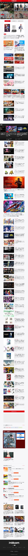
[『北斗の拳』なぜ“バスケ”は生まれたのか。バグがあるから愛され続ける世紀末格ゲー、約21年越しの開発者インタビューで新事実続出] (8, 91)
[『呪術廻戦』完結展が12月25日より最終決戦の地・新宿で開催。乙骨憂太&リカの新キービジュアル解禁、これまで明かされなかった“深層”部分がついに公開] (9, 377)
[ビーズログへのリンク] (16, 551)
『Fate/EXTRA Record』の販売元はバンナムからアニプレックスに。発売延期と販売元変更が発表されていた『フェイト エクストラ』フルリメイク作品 (19, 291)
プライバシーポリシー (9, 547)
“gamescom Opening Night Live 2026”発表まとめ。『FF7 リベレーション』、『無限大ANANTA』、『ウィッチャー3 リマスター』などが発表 (8, 523)
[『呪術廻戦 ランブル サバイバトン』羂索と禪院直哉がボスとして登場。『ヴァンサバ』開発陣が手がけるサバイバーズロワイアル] (9, 370)
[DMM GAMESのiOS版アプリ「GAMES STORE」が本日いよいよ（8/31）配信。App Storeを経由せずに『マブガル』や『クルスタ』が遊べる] (9, 83)
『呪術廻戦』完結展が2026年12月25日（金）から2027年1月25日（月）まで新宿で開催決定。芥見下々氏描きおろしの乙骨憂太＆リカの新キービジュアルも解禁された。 (19, 378)
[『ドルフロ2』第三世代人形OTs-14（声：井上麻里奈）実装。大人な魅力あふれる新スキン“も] (8, 455)
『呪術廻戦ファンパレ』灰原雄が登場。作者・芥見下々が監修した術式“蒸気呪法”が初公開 (19, 383)
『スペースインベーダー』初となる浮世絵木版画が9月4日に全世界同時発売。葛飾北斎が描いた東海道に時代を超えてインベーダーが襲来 (19, 234)
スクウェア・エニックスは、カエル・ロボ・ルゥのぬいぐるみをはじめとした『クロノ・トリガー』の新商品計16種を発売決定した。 (19, 173)
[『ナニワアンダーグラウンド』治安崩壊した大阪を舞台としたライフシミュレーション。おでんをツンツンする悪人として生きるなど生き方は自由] (9, 69)
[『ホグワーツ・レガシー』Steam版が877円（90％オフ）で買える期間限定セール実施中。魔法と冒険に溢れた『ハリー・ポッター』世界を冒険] (9, 285)
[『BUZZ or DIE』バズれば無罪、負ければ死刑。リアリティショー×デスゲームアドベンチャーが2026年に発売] (9, 299)
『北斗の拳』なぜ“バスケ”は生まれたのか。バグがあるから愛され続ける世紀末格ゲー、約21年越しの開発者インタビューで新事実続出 (8, 96)
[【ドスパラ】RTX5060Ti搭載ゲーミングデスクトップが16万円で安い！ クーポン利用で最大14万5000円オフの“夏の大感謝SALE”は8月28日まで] (19, 507)
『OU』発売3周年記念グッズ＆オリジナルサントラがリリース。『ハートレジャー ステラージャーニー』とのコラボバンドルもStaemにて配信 (8, 48)
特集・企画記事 (16, 141)
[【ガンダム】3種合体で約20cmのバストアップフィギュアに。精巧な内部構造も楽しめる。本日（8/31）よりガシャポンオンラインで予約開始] (9, 271)
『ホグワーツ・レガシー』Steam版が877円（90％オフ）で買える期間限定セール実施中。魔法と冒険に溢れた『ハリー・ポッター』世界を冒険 (19, 284)
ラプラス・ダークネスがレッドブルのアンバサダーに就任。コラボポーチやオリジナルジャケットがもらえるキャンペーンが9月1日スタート (19, 227)
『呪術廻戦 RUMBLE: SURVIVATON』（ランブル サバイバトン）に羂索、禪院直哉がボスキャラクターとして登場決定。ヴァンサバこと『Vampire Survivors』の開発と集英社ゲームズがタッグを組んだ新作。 (19, 371)
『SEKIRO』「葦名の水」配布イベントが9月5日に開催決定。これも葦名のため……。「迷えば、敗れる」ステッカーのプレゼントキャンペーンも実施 (19, 256)
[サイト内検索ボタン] (27, 1)
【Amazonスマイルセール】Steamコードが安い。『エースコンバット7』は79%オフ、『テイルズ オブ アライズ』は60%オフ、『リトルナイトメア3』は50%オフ (19, 143)
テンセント (16, 406)
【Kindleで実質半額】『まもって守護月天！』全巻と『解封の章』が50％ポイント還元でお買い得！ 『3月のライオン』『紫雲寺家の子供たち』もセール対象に (19, 348)
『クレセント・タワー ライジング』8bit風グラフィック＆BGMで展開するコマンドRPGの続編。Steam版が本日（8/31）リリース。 (19, 150)
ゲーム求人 (18, 2)
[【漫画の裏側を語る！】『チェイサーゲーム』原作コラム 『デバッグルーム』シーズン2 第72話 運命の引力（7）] (9, 313)
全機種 (4, 427)
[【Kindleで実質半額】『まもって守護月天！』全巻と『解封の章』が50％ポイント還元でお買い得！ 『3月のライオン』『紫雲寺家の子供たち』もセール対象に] (9, 349)
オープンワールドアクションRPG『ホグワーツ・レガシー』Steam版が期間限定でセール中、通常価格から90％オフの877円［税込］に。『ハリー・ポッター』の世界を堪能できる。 (19, 286)
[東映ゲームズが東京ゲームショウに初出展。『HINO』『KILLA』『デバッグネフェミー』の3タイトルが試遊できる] (9, 363)
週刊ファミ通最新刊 (7, 431)
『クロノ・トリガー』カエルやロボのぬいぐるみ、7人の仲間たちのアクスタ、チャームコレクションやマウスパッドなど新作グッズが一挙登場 (19, 171)
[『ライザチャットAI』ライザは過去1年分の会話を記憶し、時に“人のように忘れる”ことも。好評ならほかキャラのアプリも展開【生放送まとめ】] (16, 91)
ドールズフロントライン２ (8, 457)
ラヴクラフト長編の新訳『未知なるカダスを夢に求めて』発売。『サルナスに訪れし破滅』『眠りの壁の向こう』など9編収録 (19, 355)
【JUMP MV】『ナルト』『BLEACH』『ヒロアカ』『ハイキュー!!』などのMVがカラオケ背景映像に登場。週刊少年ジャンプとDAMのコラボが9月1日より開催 (19, 305)
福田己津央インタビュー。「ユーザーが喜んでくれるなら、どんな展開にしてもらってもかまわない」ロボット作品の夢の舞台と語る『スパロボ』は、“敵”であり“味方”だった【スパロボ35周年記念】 (8, 535)
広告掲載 (24, 547)
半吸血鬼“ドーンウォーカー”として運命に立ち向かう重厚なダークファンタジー (14, 190)
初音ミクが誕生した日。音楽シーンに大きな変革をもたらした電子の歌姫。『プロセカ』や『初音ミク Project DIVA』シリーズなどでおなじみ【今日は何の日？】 (19, 341)
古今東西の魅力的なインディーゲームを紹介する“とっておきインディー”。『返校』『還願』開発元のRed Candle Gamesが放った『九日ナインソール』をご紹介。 (19, 399)
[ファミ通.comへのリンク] (14, 0)
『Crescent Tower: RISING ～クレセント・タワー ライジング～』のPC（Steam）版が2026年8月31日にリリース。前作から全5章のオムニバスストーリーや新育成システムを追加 (19, 152)
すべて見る (23, 465)
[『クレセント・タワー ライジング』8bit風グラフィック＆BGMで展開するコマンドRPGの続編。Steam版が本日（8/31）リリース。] (9, 151)
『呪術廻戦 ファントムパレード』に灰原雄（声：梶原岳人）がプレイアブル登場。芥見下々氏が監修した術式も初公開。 (19, 385)
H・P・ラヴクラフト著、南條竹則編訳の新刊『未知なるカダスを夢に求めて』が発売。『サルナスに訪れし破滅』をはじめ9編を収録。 (19, 357)
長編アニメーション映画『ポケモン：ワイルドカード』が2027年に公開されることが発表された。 (19, 264)
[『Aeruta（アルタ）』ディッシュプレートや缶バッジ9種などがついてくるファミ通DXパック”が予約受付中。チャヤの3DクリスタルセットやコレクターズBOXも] (9, 104)
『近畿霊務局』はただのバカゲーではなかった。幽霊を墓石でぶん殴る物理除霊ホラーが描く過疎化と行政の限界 (19, 75)
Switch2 (3, 2)
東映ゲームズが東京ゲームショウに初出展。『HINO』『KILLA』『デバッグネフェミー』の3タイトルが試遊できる (19, 362)
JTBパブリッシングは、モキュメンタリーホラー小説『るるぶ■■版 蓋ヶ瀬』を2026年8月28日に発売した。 (19, 159)
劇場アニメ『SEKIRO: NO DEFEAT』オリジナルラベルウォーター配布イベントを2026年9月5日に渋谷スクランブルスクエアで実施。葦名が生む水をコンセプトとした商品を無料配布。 (19, 257)
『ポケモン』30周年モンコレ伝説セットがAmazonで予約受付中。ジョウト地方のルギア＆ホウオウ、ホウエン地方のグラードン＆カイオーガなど (19, 220)
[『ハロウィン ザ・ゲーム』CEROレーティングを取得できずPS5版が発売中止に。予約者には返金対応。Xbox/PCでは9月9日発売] (9, 335)
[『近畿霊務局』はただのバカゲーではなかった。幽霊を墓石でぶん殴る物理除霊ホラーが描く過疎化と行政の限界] (9, 76)
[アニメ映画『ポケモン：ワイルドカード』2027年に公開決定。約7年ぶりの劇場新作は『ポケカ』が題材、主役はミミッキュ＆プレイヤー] (9, 264)
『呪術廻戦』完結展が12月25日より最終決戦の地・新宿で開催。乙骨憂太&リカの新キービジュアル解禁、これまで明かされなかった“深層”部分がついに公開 (19, 376)
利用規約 (13, 547)
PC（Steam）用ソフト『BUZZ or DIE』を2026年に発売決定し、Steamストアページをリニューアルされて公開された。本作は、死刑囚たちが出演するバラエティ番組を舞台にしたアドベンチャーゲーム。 (19, 300)
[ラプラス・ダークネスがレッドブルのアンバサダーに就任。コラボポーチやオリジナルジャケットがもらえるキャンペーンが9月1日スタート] (9, 228)
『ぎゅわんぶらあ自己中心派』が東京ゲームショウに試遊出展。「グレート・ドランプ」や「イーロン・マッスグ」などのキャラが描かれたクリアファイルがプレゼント (19, 164)
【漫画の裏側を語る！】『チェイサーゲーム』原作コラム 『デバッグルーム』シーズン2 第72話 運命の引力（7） (19, 312)
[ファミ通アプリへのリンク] (11, 551)
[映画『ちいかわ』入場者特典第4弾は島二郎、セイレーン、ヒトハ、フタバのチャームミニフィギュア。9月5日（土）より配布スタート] (9, 196)
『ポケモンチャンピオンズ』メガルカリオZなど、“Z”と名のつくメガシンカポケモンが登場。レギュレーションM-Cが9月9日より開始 (14, 215)
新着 (1, 2)
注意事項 (16, 547)
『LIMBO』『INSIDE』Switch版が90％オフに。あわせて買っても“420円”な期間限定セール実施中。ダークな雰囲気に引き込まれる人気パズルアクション (19, 249)
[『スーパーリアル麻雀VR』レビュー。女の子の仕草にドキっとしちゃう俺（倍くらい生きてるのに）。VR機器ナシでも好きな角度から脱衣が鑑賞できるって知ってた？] (8, 507)
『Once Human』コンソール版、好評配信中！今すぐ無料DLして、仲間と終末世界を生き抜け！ (19, 327)
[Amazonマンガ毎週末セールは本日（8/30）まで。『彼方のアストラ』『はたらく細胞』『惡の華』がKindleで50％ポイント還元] (9, 391)
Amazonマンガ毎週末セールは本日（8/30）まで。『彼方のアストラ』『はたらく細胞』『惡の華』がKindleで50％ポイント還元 (19, 390)
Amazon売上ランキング (7, 465)
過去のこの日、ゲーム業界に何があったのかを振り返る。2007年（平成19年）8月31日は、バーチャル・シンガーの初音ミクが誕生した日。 (19, 342)
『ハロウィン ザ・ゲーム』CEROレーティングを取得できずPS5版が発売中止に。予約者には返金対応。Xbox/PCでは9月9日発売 (19, 334)
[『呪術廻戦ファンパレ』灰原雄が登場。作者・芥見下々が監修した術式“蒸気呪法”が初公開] (9, 384)
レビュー (2, 14)
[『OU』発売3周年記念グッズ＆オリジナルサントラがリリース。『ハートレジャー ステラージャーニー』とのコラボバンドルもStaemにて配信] (8, 43)
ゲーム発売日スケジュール (8, 425)
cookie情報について (20, 547)
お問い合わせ (4, 547)
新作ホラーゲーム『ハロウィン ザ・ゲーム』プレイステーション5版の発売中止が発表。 (19, 335)
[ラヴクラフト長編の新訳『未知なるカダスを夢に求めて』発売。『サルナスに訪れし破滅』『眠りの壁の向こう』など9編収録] (9, 356)
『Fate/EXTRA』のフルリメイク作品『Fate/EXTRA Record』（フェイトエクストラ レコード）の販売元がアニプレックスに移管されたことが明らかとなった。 (19, 293)
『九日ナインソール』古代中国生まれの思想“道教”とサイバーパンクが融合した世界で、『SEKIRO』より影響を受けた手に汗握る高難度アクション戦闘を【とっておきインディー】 (19, 397)
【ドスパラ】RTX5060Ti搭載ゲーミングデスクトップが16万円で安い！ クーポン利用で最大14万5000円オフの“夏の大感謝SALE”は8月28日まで (19, 511)
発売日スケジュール (14, 2)
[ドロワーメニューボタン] (1, 1)
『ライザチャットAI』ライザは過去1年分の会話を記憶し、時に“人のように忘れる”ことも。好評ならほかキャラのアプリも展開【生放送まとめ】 (16, 96)
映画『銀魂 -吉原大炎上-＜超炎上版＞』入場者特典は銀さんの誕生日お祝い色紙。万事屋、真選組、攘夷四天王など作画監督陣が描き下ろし (19, 319)
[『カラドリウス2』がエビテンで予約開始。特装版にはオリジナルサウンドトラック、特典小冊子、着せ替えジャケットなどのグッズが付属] (14, 28)
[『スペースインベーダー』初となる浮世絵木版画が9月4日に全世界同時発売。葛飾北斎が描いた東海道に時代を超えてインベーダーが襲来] (9, 236)
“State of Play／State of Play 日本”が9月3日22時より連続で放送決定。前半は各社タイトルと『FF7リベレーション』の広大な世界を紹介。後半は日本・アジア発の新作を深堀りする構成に (19, 49)
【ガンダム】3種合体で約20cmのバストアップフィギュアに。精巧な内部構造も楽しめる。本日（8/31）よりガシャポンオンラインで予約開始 (19, 270)
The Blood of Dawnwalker (8, 188)
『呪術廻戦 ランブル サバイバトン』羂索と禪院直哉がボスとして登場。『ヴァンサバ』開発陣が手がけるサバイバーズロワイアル (19, 369)
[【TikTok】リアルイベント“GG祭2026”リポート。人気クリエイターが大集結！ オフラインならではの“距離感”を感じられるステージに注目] (9, 118)
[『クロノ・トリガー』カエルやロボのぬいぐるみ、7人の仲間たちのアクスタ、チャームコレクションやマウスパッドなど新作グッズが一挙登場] (9, 172)
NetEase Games (16, 328)
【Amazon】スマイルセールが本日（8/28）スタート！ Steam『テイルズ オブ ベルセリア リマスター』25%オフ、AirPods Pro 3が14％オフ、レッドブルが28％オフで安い (19, 535)
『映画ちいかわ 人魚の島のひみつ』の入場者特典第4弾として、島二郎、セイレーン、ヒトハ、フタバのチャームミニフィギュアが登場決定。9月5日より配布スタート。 (19, 197)
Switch (6, 2)
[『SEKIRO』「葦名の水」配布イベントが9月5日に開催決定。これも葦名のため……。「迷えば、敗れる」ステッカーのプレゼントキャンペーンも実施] (9, 257)
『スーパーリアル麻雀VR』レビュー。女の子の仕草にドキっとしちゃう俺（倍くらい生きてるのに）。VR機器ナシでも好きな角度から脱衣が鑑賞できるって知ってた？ (8, 512)
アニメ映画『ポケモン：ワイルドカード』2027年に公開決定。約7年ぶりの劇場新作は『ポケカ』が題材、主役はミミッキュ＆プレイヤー (19, 263)
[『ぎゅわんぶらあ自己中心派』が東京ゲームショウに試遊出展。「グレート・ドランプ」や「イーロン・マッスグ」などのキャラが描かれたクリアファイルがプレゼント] (9, 165)
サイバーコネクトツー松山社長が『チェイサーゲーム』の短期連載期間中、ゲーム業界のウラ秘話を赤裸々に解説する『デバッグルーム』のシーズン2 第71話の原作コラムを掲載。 (19, 314)
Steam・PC (16, 427)
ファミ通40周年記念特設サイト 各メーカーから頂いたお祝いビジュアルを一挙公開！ (19, 242)
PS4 (13, 427)
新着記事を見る (14, 411)
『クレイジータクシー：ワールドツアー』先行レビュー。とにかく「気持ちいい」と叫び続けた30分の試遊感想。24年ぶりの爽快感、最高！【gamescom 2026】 (14, 16)
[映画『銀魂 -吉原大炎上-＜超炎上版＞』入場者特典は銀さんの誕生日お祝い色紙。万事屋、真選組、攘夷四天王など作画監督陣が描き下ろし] (9, 321)
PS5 (7, 2)
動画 (23, 2)
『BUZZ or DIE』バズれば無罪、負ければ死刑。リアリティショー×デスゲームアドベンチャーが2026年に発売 (19, 298)
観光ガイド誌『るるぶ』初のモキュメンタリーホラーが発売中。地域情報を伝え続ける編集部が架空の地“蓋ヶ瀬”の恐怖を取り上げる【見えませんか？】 (19, 157)
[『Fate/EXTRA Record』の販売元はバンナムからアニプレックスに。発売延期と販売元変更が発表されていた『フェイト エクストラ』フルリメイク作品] (9, 292)
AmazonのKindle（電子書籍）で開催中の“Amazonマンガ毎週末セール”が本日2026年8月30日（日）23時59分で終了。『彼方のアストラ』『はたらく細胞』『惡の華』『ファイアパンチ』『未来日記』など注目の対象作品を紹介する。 (19, 392)
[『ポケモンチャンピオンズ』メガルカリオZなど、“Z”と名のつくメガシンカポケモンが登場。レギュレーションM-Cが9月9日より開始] (14, 206)
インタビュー (5, 93)
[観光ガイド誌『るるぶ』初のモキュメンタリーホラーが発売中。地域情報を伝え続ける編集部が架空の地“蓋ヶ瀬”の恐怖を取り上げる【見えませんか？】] (9, 158)
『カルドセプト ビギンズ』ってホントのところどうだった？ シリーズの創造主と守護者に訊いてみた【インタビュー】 (19, 277)
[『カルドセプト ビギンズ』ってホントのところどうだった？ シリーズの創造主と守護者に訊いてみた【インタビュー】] (9, 278)
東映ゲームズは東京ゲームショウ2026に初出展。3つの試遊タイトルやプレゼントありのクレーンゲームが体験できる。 (19, 364)
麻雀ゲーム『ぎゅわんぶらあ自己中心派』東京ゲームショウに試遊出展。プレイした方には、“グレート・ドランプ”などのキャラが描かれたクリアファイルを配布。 (19, 166)
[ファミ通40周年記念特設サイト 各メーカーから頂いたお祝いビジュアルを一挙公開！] (9, 243)
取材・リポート (14, 93)
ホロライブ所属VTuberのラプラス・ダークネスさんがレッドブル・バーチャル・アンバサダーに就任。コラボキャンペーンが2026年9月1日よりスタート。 (19, 229)
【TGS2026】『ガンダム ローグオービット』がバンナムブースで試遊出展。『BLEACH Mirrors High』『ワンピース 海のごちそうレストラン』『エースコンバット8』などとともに (19, 110)
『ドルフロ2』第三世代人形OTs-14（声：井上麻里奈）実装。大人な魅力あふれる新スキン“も (8, 459)
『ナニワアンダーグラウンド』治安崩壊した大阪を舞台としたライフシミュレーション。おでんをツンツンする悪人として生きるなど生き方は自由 (19, 68)
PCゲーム (10, 2)
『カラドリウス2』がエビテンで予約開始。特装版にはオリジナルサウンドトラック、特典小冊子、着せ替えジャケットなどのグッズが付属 (14, 37)
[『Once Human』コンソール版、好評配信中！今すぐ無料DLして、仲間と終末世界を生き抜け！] (9, 328)
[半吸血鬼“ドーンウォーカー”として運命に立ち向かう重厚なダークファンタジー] (14, 182)
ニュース (22, 2)
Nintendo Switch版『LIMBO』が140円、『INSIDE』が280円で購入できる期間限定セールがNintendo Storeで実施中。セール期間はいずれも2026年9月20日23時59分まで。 (19, 250)
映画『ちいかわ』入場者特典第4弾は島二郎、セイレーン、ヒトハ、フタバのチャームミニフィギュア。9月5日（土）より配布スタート (19, 195)
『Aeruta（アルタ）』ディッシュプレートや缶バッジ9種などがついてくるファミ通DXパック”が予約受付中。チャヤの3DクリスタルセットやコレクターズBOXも (19, 102)
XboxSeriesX (20, 427)
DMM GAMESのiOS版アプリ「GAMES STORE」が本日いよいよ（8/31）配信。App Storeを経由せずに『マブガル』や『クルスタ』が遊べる (19, 82)
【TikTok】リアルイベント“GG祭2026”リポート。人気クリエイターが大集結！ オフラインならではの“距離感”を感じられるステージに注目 (19, 117)
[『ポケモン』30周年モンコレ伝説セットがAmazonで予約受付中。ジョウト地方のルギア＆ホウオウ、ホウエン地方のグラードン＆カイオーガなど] (9, 221)
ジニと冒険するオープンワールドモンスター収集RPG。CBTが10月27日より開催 (19, 405)
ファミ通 (15, 243)
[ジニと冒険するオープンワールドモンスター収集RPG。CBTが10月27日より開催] (9, 406)
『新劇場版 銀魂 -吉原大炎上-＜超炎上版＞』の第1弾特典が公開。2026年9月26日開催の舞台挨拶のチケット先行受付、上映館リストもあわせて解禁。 (19, 321)
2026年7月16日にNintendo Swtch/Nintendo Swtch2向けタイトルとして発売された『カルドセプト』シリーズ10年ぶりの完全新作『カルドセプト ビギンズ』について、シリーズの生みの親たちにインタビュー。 (19, 279)
